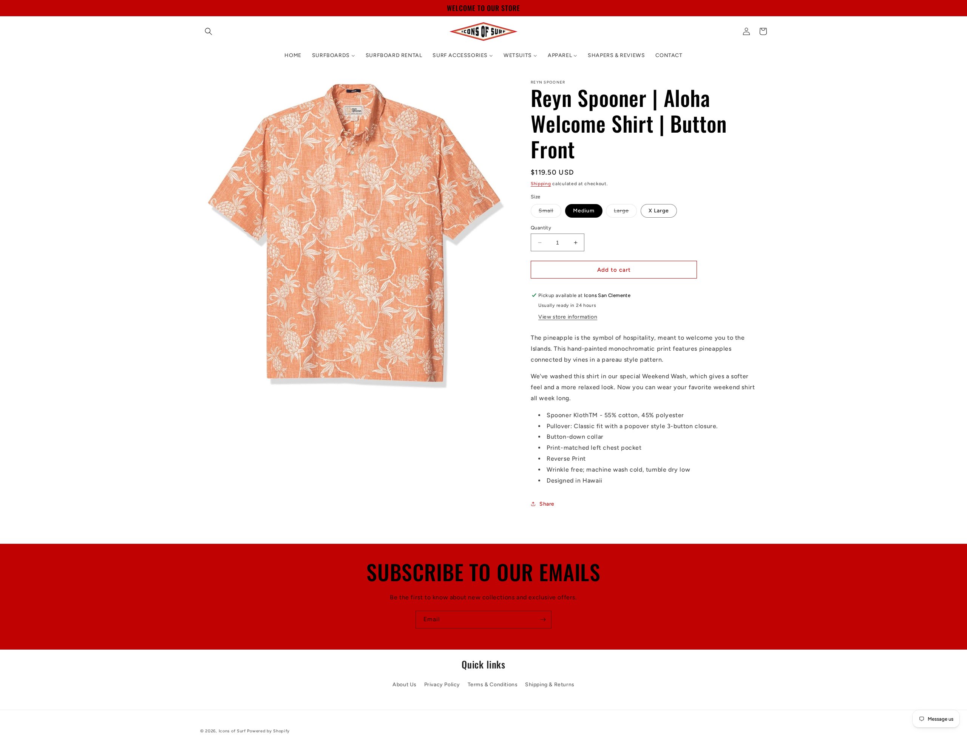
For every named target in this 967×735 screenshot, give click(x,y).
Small (550, 212)
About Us (404, 684)
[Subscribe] (542, 619)
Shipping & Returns (550, 684)
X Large (659, 210)
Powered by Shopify (268, 731)
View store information (567, 317)
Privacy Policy (442, 684)
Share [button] (547, 504)
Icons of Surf (232, 731)
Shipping (541, 183)
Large (625, 212)
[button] (208, 31)
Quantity (541, 228)
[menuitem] (292, 55)
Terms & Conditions (493, 684)
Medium (584, 210)
